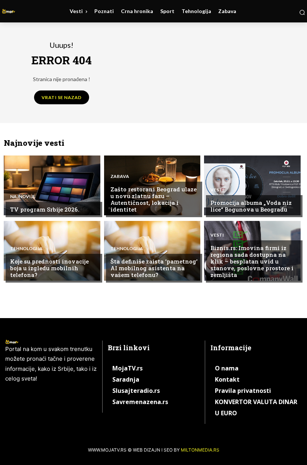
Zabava (119, 176)
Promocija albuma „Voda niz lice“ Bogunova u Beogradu (251, 206)
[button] (302, 12)
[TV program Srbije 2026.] (52, 185)
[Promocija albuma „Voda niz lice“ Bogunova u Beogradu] (252, 185)
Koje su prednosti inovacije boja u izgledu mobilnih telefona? (49, 268)
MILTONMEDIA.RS (200, 450)
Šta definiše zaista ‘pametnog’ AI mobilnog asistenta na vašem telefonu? (153, 268)
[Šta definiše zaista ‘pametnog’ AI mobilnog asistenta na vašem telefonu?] (152, 251)
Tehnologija (26, 248)
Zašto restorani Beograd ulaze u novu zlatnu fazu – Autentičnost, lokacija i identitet (153, 199)
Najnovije (22, 196)
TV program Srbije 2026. (44, 209)
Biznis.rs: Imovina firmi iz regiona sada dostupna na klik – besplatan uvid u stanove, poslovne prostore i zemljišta (252, 261)
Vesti (217, 190)
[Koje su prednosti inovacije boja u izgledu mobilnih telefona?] (52, 251)
